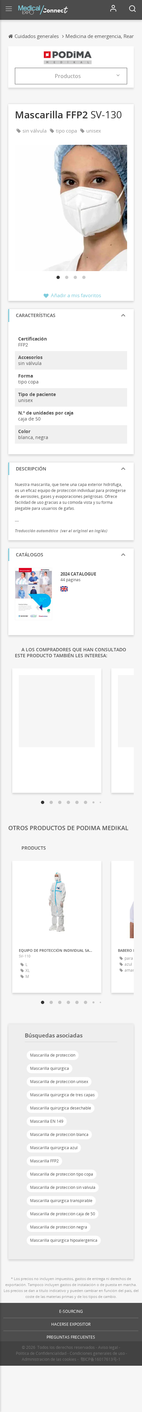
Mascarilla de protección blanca (59, 1134)
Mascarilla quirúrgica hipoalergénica (63, 1240)
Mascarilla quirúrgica (49, 1068)
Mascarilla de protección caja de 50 (62, 1214)
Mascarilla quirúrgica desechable (60, 1108)
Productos (68, 76)
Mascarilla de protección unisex (59, 1081)
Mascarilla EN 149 (46, 1121)
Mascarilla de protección (52, 1055)
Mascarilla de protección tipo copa (61, 1174)
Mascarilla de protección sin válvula (62, 1187)
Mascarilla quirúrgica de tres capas (62, 1095)
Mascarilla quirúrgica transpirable (61, 1200)
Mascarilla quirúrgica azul (54, 1147)
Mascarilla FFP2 (44, 1161)
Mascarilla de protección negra (58, 1227)
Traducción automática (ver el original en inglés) (61, 531)
